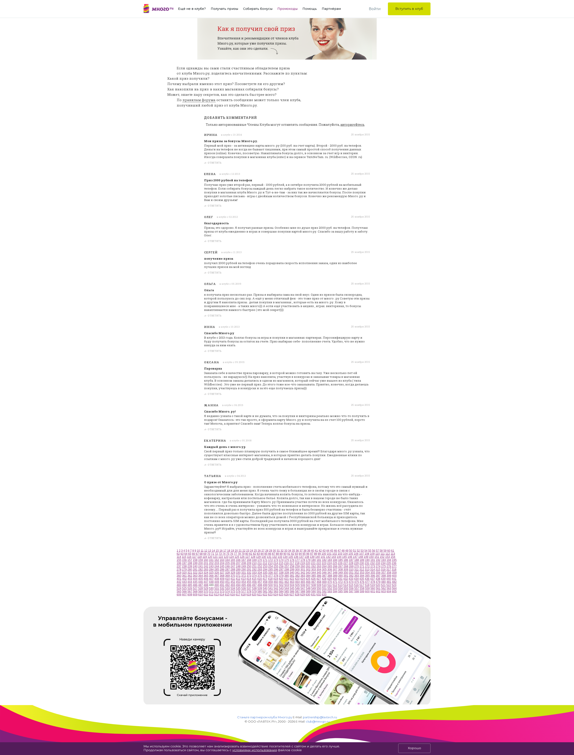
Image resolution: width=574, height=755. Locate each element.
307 (335, 569)
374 (254, 575)
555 (346, 588)
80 (246, 553)
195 (394, 560)
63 (182, 553)
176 (292, 560)
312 (361, 569)
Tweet (364, 163)
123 (226, 556)
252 (259, 566)
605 (394, 591)
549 (313, 588)
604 (389, 591)
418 (270, 578)
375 (259, 575)
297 (281, 569)
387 (324, 575)
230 (361, 563)
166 (238, 560)
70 (208, 553)
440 (388, 578)
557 (356, 588)
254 (270, 566)
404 (195, 578)
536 (243, 588)
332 (249, 572)
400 (394, 575)
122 (220, 556)
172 (270, 560)
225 (335, 563)
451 (227, 582)
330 (238, 572)
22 (244, 550)
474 (351, 582)
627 (291, 594)
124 (231, 556)
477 (367, 582)
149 (366, 556)
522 (388, 585)
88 (277, 553)
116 (189, 556)
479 (378, 582)
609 (195, 594)
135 (290, 556)
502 (281, 585)
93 (296, 553)
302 (308, 569)
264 (324, 566)
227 (345, 563)
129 (258, 556)
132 (274, 556)
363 (195, 575)
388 (329, 575)
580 (259, 591)
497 (254, 585)
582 (270, 591)
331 (243, 572)
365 (206, 575)
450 (222, 582)
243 (211, 566)
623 (270, 594)
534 (232, 588)
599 (362, 591)
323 (200, 572)
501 (276, 585)
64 (185, 553)
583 (276, 591)
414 (248, 578)
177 (297, 560)
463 (292, 582)
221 (313, 563)
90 (285, 553)
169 (254, 560)
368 (222, 575)
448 (211, 582)
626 (286, 594)
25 (255, 550)
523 (394, 585)
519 (372, 585)
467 (313, 582)
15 (217, 550)
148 (360, 556)
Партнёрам (331, 9)
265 (329, 566)
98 (315, 553)
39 (308, 550)
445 (195, 582)
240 (195, 566)
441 (394, 578)
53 (362, 550)
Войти (375, 9)
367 (216, 575)
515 (351, 585)
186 (346, 560)
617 (238, 594)
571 (211, 591)
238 (184, 566)
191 (372, 560)
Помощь (309, 9)
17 (224, 550)
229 (356, 563)
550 (319, 588)
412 (238, 578)
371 (238, 575)
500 (270, 585)
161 (211, 560)
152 (382, 556)
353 (362, 572)
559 (367, 588)
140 (317, 556)
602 (378, 591)
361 (184, 575)
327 (222, 572)
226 (340, 563)
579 (254, 591)
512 (335, 585)
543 (281, 588)
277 (394, 566)
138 (306, 556)
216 (286, 563)
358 (389, 572)
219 (302, 563)
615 (227, 594)
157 (189, 560)
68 (201, 553)
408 (216, 578)
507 (308, 585)
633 (324, 594)
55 (369, 550)
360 (179, 575)
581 (265, 591)
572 (216, 591)
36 (297, 550)
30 (274, 550)
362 (189, 575)
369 (227, 575)
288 (232, 569)
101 (329, 553)
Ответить (215, 163)
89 (281, 553)
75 (227, 553)
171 (265, 560)
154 (393, 556)
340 (292, 572)
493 (232, 585)
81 (250, 553)
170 (259, 560)
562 (383, 588)
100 (324, 553)
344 (313, 572)
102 (334, 553)
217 (291, 563)
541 (270, 588)
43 (324, 550)
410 (227, 578)
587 (297, 591)
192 (378, 560)
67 (197, 553)
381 (292, 575)
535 (238, 588)
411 (232, 578)
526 (189, 588)
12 (205, 550)
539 (259, 588)
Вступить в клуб (409, 8)
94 (300, 553)
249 (243, 566)
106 (356, 553)
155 (179, 560)
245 (222, 566)
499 (265, 585)
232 (372, 563)
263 (319, 566)
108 (367, 553)
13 (209, 550)
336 (270, 572)
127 (247, 556)
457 (259, 582)
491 (222, 585)
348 (335, 572)
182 (324, 560)
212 (265, 563)
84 (262, 553)
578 (249, 591)
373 (249, 575)
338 (281, 572)
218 (297, 563)
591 (319, 591)
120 (210, 556)
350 (346, 572)
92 (292, 553)
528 (200, 588)
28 (266, 550)
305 (324, 569)
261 (308, 566)
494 (238, 585)
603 (383, 591)
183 (329, 560)
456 (254, 582)
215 (281, 563)
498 (259, 585)
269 (351, 566)
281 (195, 569)
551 (324, 588)
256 (281, 566)
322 (195, 572)
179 (308, 560)
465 (302, 582)
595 (340, 591)
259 (297, 566)
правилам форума (199, 100)
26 (259, 550)
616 (232, 594)
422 (291, 578)
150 (371, 556)
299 (292, 569)
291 (249, 569)
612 (211, 594)
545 (292, 588)
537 (249, 588)
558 (362, 588)
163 (222, 560)
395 (367, 575)
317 (388, 569)
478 (372, 582)
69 (205, 553)
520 (378, 585)
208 (243, 563)
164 (227, 560)
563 (389, 588)
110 (377, 553)
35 (293, 550)
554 (340, 588)
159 (200, 560)
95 (304, 553)
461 (281, 582)
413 (243, 578)
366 (211, 575)
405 (200, 578)
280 (189, 569)
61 (392, 550)
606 (179, 594)
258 (292, 566)
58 (381, 550)
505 (297, 585)
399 (389, 575)
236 (394, 563)
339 (286, 572)
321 (189, 572)
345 (319, 572)
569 (200, 591)
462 (286, 582)
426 (313, 578)
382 (297, 575)
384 (308, 575)
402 (184, 578)
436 (367, 578)
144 (339, 556)
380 (286, 575)
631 (313, 594)
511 (329, 585)
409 (222, 578)
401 (179, 578)
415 (254, 578)
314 (372, 569)
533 (227, 588)
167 (243, 560)
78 (239, 553)
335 (265, 572)
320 (184, 572)
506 (302, 585)
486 (195, 585)
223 (324, 563)
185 (340, 560)
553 (335, 588)
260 (302, 566)
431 (340, 578)
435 (361, 578)
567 (189, 591)
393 (356, 575)
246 (227, 566)
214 (275, 563)
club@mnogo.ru (318, 721)
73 (220, 553)
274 (378, 566)
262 (313, 566)
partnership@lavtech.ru (320, 717)
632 (318, 594)
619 (248, 594)
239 (189, 566)
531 (216, 588)
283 (206, 569)
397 (378, 575)
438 (378, 578)
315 (378, 569)
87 (273, 553)
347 (329, 572)
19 (232, 550)
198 (189, 563)
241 (200, 566)
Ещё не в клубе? (192, 9)
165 (232, 560)
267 (340, 566)
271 (362, 566)
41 (316, 550)
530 (211, 588)
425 (308, 578)
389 (335, 575)
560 (372, 588)
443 (184, 582)
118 (199, 556)
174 (281, 560)
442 (179, 582)
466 (308, 582)
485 (189, 585)
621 (259, 594)
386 (319, 575)
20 (236, 550)
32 (282, 550)
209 (249, 563)
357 (383, 572)
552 (329, 588)
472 (340, 582)
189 (362, 560)
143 (333, 556)
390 (340, 575)
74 (224, 553)
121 (215, 556)
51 (354, 550)
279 (184, 569)
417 (265, 578)
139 (312, 556)
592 (324, 591)
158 (195, 560)
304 (319, 569)
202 (211, 563)
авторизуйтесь (352, 124)
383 (302, 575)
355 (372, 572)
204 (222, 563)
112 (387, 553)
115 (184, 556)
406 (206, 578)
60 (388, 550)
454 (243, 582)
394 (362, 575)
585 (286, 591)
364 (200, 575)
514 (345, 585)
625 (281, 594)
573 (222, 591)
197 (184, 563)
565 (179, 591)
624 (275, 594)
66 (193, 553)
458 (265, 582)
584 (281, 591)
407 (211, 578)
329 (232, 572)
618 (243, 594)
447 (206, 582)
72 (216, 553)
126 (242, 556)
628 (297, 594)
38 (305, 550)
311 (356, 569)
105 (350, 553)
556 (351, 588)
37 (301, 550)
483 (179, 585)
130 (263, 556)
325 (211, 572)
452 (232, 582)
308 (340, 569)
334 (259, 572)
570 (206, 591)
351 (351, 572)
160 (206, 560)
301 (302, 569)
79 (243, 553)
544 (286, 588)
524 (179, 588)
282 (200, 569)
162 (216, 560)
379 (281, 575)
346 (324, 572)
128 (253, 556)
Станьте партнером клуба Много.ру (264, 717)
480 (383, 582)
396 (372, 575)
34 (289, 550)
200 (200, 563)
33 (285, 550)
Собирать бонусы (257, 9)
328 (227, 572)
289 (238, 569)
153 (387, 556)
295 (270, 569)
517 (361, 585)
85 (265, 553)
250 (249, 566)
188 (356, 560)
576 (238, 591)
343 (308, 572)
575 (232, 591)
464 (297, 582)
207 (238, 563)
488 (206, 585)
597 (351, 591)
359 (394, 572)
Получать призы (224, 9)
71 (212, 553)
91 (288, 553)
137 (301, 556)
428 (324, 578)
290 (243, 569)
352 (356, 572)
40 (312, 550)
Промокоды (287, 9)
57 (377, 550)
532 (222, 588)
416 (259, 578)
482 (394, 582)
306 (329, 569)
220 (308, 563)
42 (320, 550)
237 (179, 566)
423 (297, 578)
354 (367, 572)
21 (240, 550)
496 (249, 585)
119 (204, 556)
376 (265, 575)
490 (216, 585)
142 (328, 556)
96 (307, 553)
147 (355, 556)
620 (254, 594)
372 (243, 575)
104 (345, 553)
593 (329, 591)
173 (276, 560)
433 (351, 578)
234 (383, 563)
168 (249, 560)
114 (179, 556)
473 (346, 582)
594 (335, 591)
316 (383, 569)
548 (308, 588)
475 (356, 582)
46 (335, 550)
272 (367, 566)
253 (265, 566)
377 (270, 575)
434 (356, 578)
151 (376, 556)
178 (302, 560)
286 (222, 569)
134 (285, 556)
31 (278, 550)
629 (302, 594)
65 (189, 553)
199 (195, 563)
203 (216, 563)
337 (276, 572)
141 (323, 556)
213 (270, 563)
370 (232, 575)
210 (254, 563)
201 (206, 563)
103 (340, 553)
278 (179, 569)
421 (286, 578)
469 (324, 582)
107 (361, 553)
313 (367, 569)
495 (243, 585)
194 (389, 560)
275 (383, 566)
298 (286, 569)
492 (227, 585)
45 (331, 550)
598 (356, 591)
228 (351, 563)
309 (346, 569)
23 (247, 550)
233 (378, 563)
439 (383, 578)
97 (311, 553)
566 (184, 591)
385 (313, 575)
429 (329, 578)
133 (280, 556)
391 (346, 575)
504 (292, 585)
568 (195, 591)
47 (339, 550)
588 (302, 591)
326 (216, 572)
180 (313, 560)
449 (216, 582)
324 (206, 572)
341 (297, 572)
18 (228, 550)
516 (356, 585)
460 (276, 582)
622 (265, 594)
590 (313, 591)
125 (237, 556)
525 (184, 588)
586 (292, 591)
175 (286, 560)
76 (231, 553)
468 (319, 582)
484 (184, 585)
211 (259, 563)
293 (259, 569)
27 (263, 550)
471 (335, 582)
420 (281, 578)
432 (345, 578)
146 (350, 556)
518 (367, 585)
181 (319, 560)
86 (269, 553)
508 (313, 585)
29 (270, 550)
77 (235, 553)
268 (346, 566)
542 (276, 588)
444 (189, 582)
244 (216, 566)
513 (340, 585)
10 (198, 550)
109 (372, 553)
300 (297, 569)
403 (189, 578)
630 (308, 594)
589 (308, 591)
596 (346, 591)
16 (221, 550)
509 (319, 585)
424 (302, 578)
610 (200, 594)
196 (179, 563)
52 (358, 550)
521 (383, 585)
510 (324, 585)
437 (372, 578)
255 (276, 566)
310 (351, 569)
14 (213, 550)
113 (393, 553)
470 (329, 582)
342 (302, 572)
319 (179, 572)
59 (385, 550)
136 (296, 556)
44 (327, 550)
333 (254, 572)
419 (275, 578)
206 (232, 563)
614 (222, 594)
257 (286, 566)
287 (227, 569)
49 (346, 550)
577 (243, 591)
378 (276, 575)
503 (286, 585)
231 (367, 563)
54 (365, 550)
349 (340, 572)
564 (394, 588)
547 (302, 588)
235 (388, 563)
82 (254, 553)
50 (350, 550)
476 (362, 582)
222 (318, 563)
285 (216, 569)
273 (372, 566)
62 (178, 553)
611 (206, 594)
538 (254, 588)
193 (383, 560)
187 (351, 560)
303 (313, 569)
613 (216, 594)
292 (254, 569)
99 (319, 553)
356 (378, 572)
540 (265, 588)
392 (351, 575)
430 (335, 578)
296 (276, 569)
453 (238, 582)
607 (184, 594)
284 (211, 569)
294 (265, 569)
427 (318, 578)
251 (254, 566)
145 (344, 556)
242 (206, 566)
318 (394, 569)
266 (335, 566)
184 (335, 560)
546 (297, 588)
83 (258, 553)
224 (329, 563)
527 (195, 588)
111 (382, 553)
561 (378, 588)
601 (372, 591)
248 (238, 566)
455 (249, 582)
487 (200, 585)
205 (227, 563)
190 (367, 560)
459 (270, 582)
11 (202, 550)
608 (189, 594)
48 (343, 550)
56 (373, 550)
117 (194, 556)
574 (227, 591)
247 (232, 566)
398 (383, 575)
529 (206, 588)
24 (251, 550)
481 (389, 582)
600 (367, 591)
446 (200, 582)
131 (269, 556)
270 (356, 566)
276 (389, 566)
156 (184, 560)
